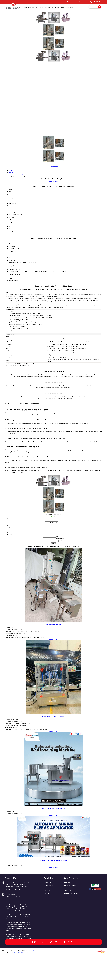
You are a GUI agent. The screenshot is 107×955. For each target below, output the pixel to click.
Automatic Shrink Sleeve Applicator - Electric (53, 860)
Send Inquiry (54, 166)
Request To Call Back (53, 168)
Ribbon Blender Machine (71, 885)
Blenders (67, 882)
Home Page (27, 7)
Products (11, 172)
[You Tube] (95, 890)
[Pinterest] (97, 890)
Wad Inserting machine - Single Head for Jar (53, 808)
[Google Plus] (99, 890)
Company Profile (37, 7)
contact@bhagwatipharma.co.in (78, 2)
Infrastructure (59, 7)
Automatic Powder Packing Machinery (18, 174)
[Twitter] (92, 890)
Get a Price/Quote (53, 181)
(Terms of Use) (36, 950)
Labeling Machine (69, 891)
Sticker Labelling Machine (71, 893)
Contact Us (69, 7)
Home (10, 170)
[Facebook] (90, 890)
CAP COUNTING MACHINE (54, 624)
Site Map (47, 893)
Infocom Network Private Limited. (21, 952)
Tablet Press (68, 888)
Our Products (49, 7)
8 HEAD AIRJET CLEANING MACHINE (53, 716)
